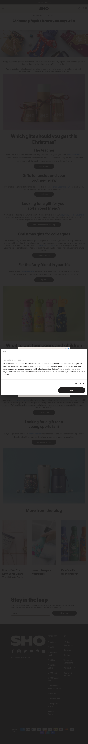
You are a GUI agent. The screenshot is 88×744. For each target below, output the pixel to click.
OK (71, 390)
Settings (77, 383)
